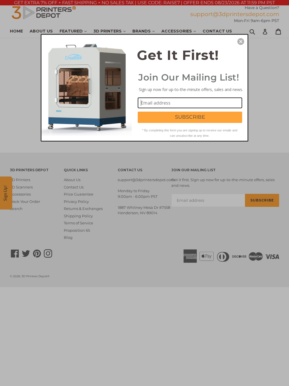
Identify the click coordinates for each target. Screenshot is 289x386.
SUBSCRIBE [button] (190, 117)
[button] (240, 41)
